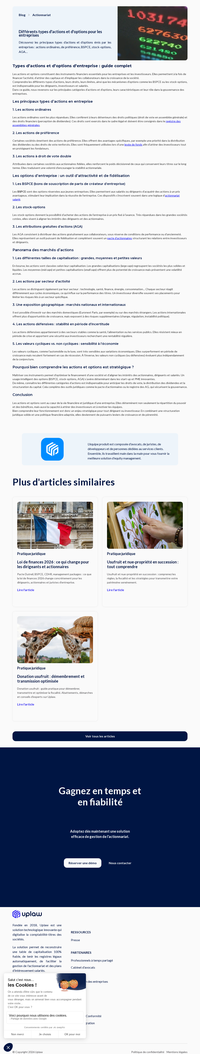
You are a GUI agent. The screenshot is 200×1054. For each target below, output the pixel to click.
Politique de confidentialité (147, 1052)
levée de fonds (133, 144)
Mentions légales (177, 1052)
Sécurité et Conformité (86, 1016)
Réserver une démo (83, 863)
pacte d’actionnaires (119, 238)
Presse (75, 940)
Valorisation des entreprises (89, 981)
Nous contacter (120, 863)
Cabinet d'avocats (83, 967)
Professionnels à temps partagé (92, 960)
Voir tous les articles (100, 736)
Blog (22, 15)
